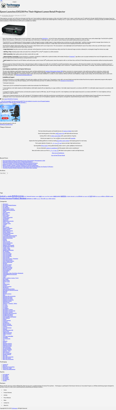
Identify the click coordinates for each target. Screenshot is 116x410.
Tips (42, 198)
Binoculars (5, 213)
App (7, 196)
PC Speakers (6, 308)
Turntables (5, 337)
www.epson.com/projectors (67, 80)
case (40, 196)
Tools (4, 335)
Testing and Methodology (9, 369)
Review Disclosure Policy (9, 366)
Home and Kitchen (7, 256)
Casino (43, 196)
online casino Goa (59, 133)
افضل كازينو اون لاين (57, 143)
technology (38, 198)
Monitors (5, 285)
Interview (5, 263)
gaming (63, 196)
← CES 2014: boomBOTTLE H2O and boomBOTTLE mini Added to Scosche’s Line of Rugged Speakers (25, 101)
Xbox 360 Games (7, 358)
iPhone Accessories (7, 268)
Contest (5, 224)
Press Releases (6, 318)
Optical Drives (6, 302)
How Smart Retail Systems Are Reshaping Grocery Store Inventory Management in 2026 (24, 160)
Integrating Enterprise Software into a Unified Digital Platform (18, 161)
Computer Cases (7, 223)
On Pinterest (6, 377)
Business (34, 196)
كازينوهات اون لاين (54, 150)
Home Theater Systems (8, 261)
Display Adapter (6, 232)
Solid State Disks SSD (8, 330)
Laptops (5, 275)
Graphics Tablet (6, 249)
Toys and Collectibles (8, 336)
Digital (46, 196)
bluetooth (29, 196)
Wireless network (7, 354)
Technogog (14, 408)
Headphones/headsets (8, 250)
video (50, 198)
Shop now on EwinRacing (58, 153)
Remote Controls (7, 324)
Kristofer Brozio (7, 15)
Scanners (5, 326)
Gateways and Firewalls (8, 245)
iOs (75, 196)
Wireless (53, 198)
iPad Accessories (7, 266)
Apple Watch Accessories (9, 210)
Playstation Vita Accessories (10, 313)
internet (72, 196)
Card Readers (6, 218)
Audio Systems (6, 212)
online (102, 196)
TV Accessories (6, 338)
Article (15, 196)
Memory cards (6, 281)
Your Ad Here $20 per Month (58, 155)
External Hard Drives (8, 238)
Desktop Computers (7, 228)
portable (111, 196)
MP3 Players (6, 287)
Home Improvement (7, 259)
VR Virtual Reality (7, 348)
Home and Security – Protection (10, 258)
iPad (77, 196)
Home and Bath (6, 252)
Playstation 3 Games (8, 312)
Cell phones (5, 219)
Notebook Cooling (7, 301)
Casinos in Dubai (67, 131)
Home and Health (7, 255)
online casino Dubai (56, 135)
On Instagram (6, 379)
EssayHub (72, 138)
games (58, 196)
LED (88, 196)
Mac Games (5, 279)
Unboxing (5, 341)
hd (66, 196)
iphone (80, 196)
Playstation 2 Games (8, 309)
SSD (32, 198)
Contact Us (5, 364)
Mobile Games (6, 284)
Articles (21, 196)
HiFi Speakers (6, 251)
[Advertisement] (58, 182)
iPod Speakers (6, 270)
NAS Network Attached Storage (10, 290)
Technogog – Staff (7, 368)
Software (5, 329)
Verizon (46, 198)
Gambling (51, 196)
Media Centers (6, 280)
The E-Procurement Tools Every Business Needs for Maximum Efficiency (20, 163)
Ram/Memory (6, 322)
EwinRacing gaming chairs (6, 124)
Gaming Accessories (8, 242)
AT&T (25, 196)
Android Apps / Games (8, 209)
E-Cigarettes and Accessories (10, 235)
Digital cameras (6, 229)
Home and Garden (7, 253)
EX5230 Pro (45, 38)
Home (68, 196)
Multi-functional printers (9, 289)
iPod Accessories (7, 269)
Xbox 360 (5, 355)
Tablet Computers (7, 333)
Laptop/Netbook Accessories (10, 274)
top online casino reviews (63, 140)
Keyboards (5, 272)
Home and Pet (6, 257)
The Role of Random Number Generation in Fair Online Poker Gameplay (20, 167)
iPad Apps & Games (7, 267)
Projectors (5, 321)
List (91, 196)
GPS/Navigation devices (8, 246)
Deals (4, 225)
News (4, 295)
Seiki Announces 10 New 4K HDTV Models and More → (13, 102)
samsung (29, 198)
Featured (5, 240)
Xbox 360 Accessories (8, 356)
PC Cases (5, 304)
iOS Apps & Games (7, 264)
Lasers (4, 276)
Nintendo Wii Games (8, 298)
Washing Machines (7, 349)
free (48, 196)
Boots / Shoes (6, 215)
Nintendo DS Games (7, 297)
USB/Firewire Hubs (7, 346)
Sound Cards (6, 331)
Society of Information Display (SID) (54, 71)
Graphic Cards (6, 247)
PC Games (5, 307)
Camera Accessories (8, 217)
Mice (4, 282)
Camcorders (6, 216)
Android (2, 196)
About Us (5, 365)
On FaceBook (6, 374)
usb (44, 198)
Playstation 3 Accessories (9, 310)
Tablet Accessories (7, 332)
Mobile (94, 196)
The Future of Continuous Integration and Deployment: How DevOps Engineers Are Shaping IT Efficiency (28, 166)
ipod (83, 196)
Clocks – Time (6, 222)
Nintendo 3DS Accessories (9, 296)
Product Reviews (6, 198)
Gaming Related (6, 244)
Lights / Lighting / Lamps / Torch (10, 278)
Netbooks (5, 291)
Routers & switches (7, 325)
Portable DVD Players (8, 314)
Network (5, 292)
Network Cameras (7, 293)
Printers (4, 319)
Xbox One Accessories (8, 359)
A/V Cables (5, 206)
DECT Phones (6, 227)
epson (5, 99)
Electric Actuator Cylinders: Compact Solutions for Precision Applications (20, 165)
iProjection (72, 56)
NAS (96, 196)
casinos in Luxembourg (52, 148)
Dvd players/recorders (8, 233)
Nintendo (99, 196)
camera (37, 196)
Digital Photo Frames (8, 230)
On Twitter (5, 375)
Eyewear (5, 239)
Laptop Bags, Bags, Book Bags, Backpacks (13, 273)
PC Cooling (5, 306)
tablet (35, 198)
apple (10, 196)
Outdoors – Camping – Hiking (10, 303)
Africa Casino (44, 145)
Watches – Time (6, 350)
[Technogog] (10, 8)
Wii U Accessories (7, 353)
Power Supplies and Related (9, 316)
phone (107, 196)
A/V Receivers (6, 207)
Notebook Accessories (8, 299)
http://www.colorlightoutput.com (24, 75)
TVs (4, 339)
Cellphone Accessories (8, 221)
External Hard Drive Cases (9, 236)
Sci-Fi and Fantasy (7, 327)
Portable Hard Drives (8, 315)
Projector (15, 99)
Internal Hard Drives (7, 262)
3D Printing (5, 204)
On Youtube (5, 378)
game (55, 196)
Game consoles (6, 241)
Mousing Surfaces (7, 286)
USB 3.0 (4, 342)
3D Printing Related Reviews (9, 205)
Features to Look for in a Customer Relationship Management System (19, 164)
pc (104, 196)
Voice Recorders (7, 347)
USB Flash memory (7, 343)
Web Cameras (6, 352)
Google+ (5, 380)
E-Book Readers (6, 234)
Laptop (86, 196)
